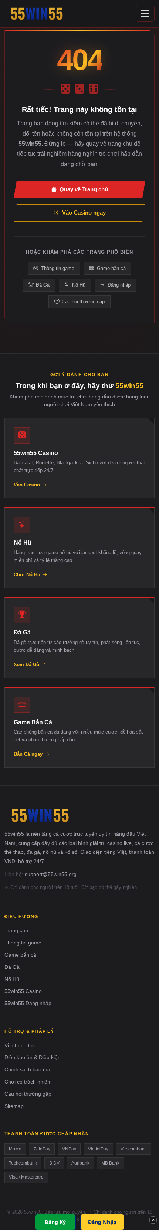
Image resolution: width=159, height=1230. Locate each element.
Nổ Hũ (78, 285)
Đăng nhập (119, 285)
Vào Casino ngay (84, 212)
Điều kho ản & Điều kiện (32, 1057)
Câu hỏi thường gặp (83, 301)
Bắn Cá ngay (28, 754)
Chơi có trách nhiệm (28, 1082)
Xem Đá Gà (26, 664)
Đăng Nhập (102, 1222)
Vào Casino (27, 485)
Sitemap (14, 1106)
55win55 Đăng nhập (27, 1003)
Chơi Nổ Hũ (27, 574)
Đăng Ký (55, 1222)
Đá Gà (43, 285)
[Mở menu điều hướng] (145, 13)
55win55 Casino (23, 991)
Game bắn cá (111, 268)
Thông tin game (57, 268)
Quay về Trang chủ (84, 189)
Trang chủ (16, 930)
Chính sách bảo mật (28, 1069)
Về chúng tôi (19, 1045)
